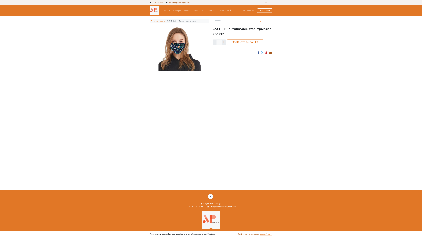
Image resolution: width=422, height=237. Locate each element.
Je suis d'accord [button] (265, 234)
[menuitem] (167, 10)
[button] (211, 230)
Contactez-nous (265, 10)
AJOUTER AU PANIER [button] (246, 42)
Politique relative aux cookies (248, 234)
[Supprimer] (214, 42)
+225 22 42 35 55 (158, 3)
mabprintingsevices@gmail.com (179, 3)
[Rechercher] (260, 21)
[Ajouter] (224, 42)
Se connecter (248, 10)
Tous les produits (158, 21)
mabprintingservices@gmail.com (223, 207)
